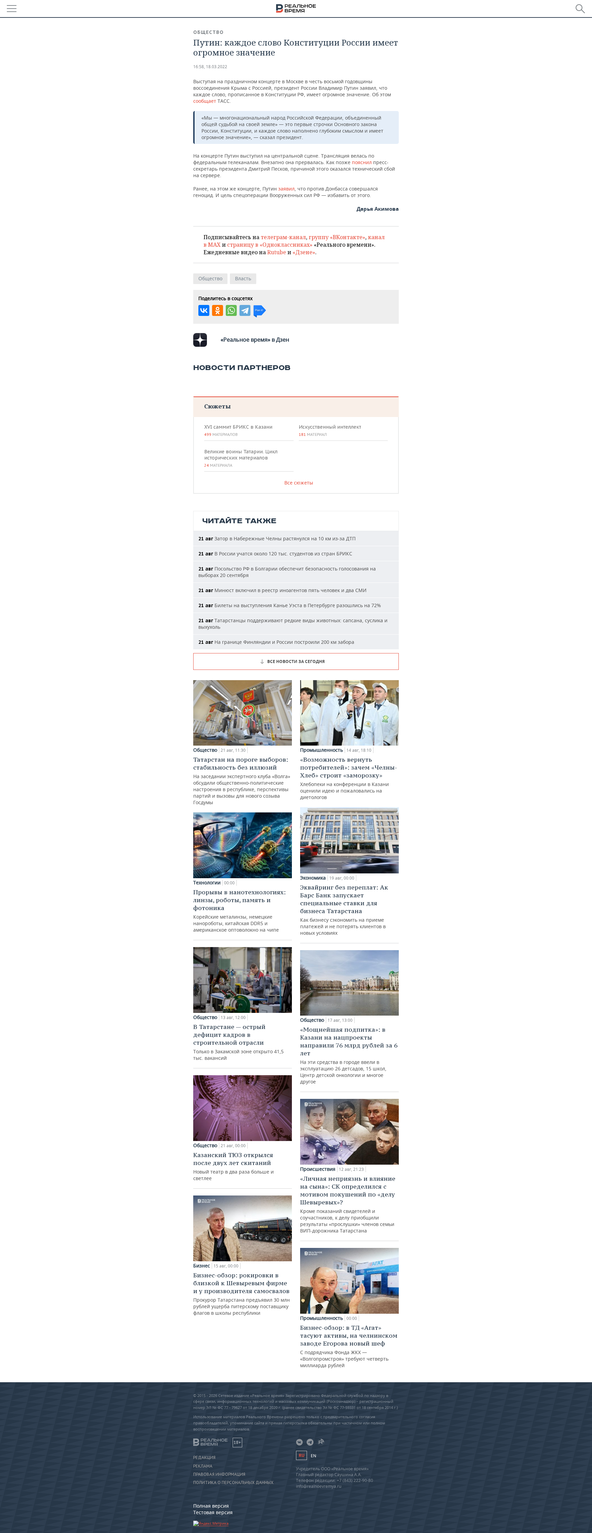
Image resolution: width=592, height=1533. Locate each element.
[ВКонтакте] (203, 310)
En (313, 1456)
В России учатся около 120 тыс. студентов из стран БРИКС (275, 553)
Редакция (204, 1457)
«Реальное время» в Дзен (255, 339)
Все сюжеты (298, 482)
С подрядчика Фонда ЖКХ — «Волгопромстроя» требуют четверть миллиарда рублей (348, 1346)
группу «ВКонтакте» (337, 237)
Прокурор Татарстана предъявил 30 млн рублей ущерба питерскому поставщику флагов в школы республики (241, 1293)
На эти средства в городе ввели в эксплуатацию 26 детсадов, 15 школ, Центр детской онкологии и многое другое (348, 1055)
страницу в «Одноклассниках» (269, 244)
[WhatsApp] (231, 310)
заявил (286, 188)
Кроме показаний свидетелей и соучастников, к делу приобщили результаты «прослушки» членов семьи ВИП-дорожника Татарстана (347, 1204)
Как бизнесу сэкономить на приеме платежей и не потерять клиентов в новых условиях (344, 909)
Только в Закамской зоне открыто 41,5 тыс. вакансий (238, 1042)
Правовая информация (219, 1474)
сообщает (204, 101)
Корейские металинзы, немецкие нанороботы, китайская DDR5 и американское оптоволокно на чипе (239, 910)
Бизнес (201, 1265)
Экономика (313, 878)
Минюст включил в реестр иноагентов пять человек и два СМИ (282, 590)
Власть (243, 278)
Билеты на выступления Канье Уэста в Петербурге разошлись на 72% (289, 605)
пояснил (362, 162)
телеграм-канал (283, 237)
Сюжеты (217, 406)
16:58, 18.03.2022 (210, 67)
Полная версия (211, 1506)
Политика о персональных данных (233, 1482)
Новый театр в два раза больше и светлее (233, 1166)
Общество (208, 32)
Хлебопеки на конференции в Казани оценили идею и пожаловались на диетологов (348, 778)
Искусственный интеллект (330, 430)
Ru (301, 1455)
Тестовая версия (213, 1512)
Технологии (207, 882)
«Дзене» (304, 252)
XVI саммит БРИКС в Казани (238, 430)
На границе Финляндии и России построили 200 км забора (276, 642)
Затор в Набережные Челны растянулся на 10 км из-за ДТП (277, 538)
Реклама (202, 1466)
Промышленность (321, 750)
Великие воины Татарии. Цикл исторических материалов (241, 458)
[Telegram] (244, 310)
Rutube (276, 252)
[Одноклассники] (217, 310)
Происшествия (317, 1169)
